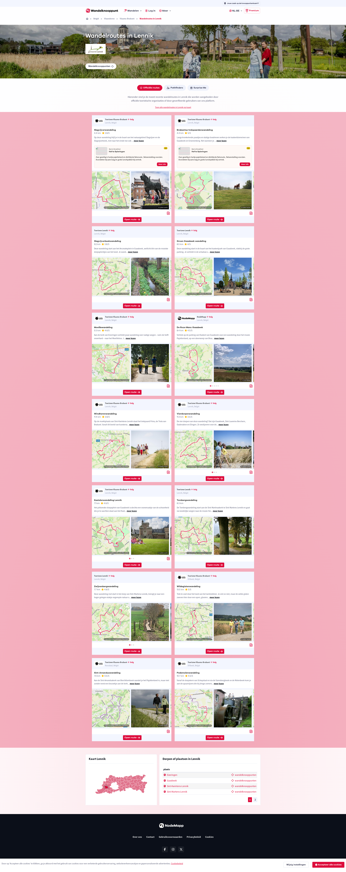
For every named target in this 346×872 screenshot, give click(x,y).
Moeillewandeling (103, 327)
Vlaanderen (109, 18)
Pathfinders (177, 87)
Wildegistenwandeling (188, 586)
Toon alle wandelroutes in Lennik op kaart (173, 107)
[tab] (210, 386)
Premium (254, 10)
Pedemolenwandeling (188, 672)
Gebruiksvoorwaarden (170, 836)
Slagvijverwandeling (105, 129)
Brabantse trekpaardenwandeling (195, 129)
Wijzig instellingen (296, 864)
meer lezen (139, 140)
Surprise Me (200, 87)
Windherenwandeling (105, 413)
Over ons (137, 836)
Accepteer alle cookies (330, 864)
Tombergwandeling (187, 500)
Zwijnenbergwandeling (106, 586)
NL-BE (235, 10)
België (96, 18)
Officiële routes (151, 87)
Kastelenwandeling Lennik (108, 500)
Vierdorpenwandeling (188, 413)
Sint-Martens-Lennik (176, 791)
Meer (165, 10)
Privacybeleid (194, 836)
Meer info (162, 164)
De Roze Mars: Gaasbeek (190, 327)
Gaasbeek (171, 780)
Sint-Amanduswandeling (107, 672)
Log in (151, 10)
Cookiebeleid (177, 863)
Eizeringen (171, 774)
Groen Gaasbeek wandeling (191, 241)
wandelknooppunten (245, 774)
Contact (150, 836)
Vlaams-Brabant (127, 18)
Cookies (209, 836)
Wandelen (133, 10)
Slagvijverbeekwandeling (107, 241)
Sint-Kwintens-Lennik (177, 786)
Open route (130, 219)
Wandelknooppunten (99, 66)
